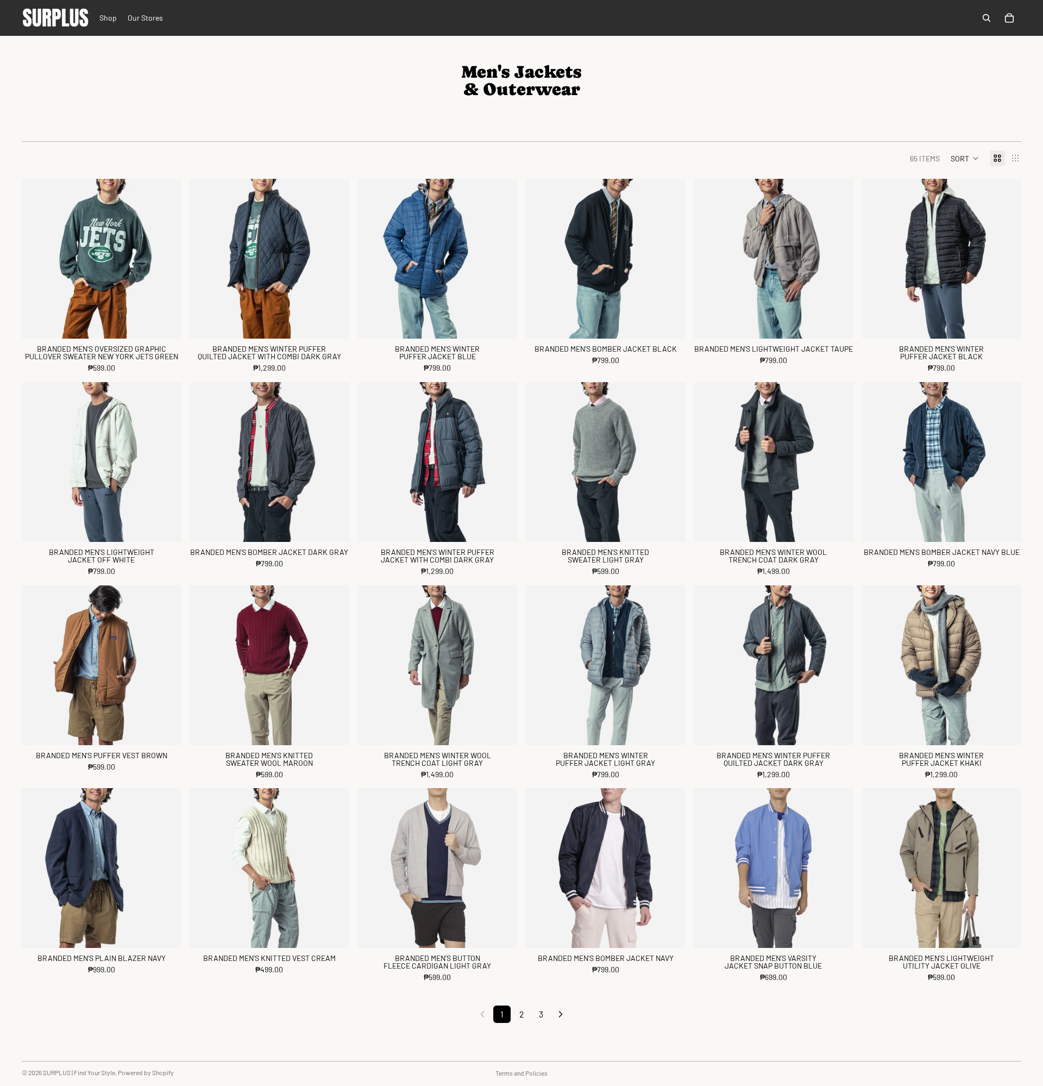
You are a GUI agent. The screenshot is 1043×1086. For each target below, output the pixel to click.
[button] (965, 158)
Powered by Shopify (146, 1072)
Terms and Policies (521, 1073)
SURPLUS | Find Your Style (79, 1072)
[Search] (986, 18)
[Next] (560, 1014)
